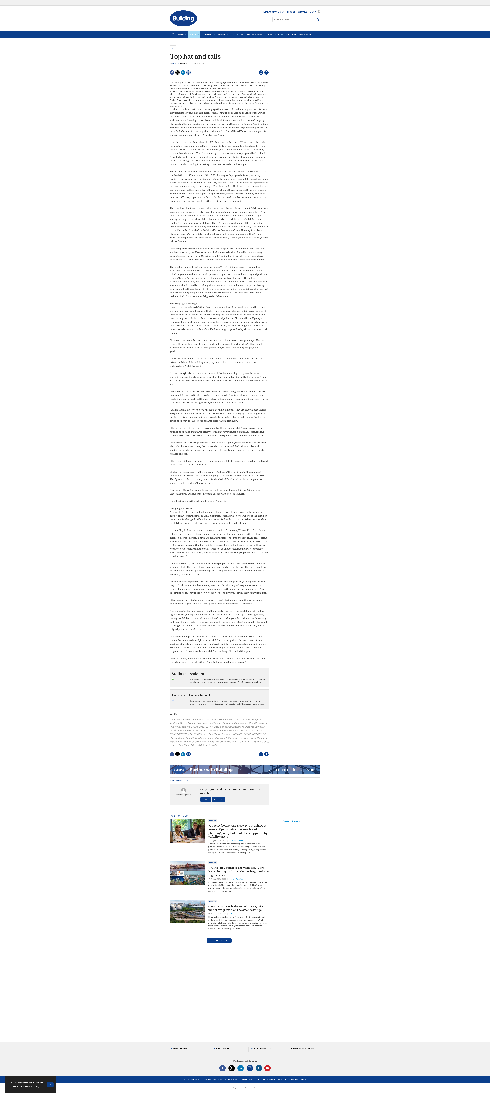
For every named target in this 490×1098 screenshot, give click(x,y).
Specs (303, 1079)
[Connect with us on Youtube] (267, 1068)
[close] (268, 67)
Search (318, 19)
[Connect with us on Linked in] (240, 1068)
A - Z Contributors (262, 1048)
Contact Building (266, 1079)
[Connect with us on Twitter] (231, 1068)
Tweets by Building (291, 820)
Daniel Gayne (237, 840)
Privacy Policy (248, 1079)
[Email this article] (188, 72)
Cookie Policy (232, 1079)
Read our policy (32, 1086)
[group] (305, 34)
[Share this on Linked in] (183, 72)
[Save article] (266, 72)
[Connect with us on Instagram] (258, 1068)
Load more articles (219, 940)
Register (291, 12)
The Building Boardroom (273, 12)
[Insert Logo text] (183, 25)
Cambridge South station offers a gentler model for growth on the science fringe (236, 908)
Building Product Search (302, 1048)
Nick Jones (235, 914)
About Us (282, 1079)
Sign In (313, 12)
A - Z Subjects (222, 1048)
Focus (173, 48)
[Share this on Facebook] (172, 72)
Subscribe (302, 12)
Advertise (293, 1079)
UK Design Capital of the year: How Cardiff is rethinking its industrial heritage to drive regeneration (238, 871)
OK (50, 1084)
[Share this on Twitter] (177, 72)
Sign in (234, 67)
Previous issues (180, 1048)
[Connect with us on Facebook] (222, 1068)
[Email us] (249, 1068)
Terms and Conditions (212, 1079)
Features (212, 820)
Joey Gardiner (237, 879)
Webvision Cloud (251, 1088)
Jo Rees (175, 63)
